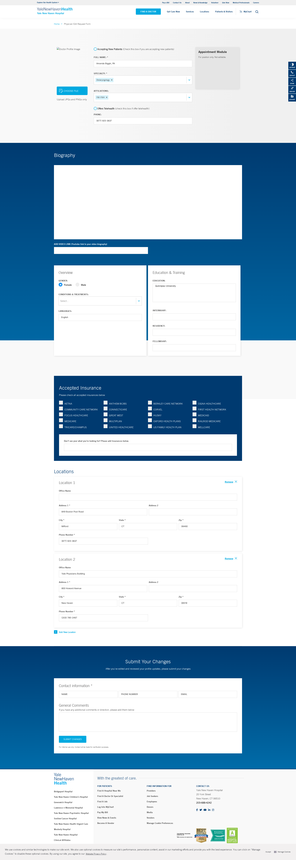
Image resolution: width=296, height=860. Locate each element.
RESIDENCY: (159, 325)
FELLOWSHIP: (160, 341)
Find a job (102, 801)
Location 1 (67, 482)
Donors (150, 807)
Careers (256, 2)
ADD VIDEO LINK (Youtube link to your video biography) (80, 244)
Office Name (65, 490)
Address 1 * (64, 505)
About (187, 2)
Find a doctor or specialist (110, 796)
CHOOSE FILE (71, 90)
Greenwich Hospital (63, 802)
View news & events (106, 817)
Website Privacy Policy (96, 853)
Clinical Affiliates (62, 840)
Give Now (225, 2)
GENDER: (63, 280)
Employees (152, 801)
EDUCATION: (159, 280)
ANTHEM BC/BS (118, 403)
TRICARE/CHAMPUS (75, 427)
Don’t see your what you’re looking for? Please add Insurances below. (96, 441)
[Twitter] (200, 810)
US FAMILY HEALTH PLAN (167, 427)
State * (122, 520)
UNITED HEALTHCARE (121, 427)
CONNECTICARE (118, 409)
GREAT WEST (116, 415)
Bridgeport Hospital (63, 791)
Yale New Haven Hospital (66, 834)
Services (190, 11)
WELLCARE (204, 427)
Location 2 (67, 559)
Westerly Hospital (62, 829)
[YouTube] (205, 810)
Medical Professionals (241, 2)
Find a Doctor (148, 11)
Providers (151, 790)
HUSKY (157, 415)
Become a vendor (105, 823)
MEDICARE (70, 421)
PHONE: (98, 114)
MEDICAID (203, 415)
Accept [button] (268, 852)
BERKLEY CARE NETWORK (168, 403)
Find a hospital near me (109, 790)
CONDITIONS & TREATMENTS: (74, 294)
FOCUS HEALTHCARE (76, 415)
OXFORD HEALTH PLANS (167, 421)
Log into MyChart (105, 807)
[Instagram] (213, 810)
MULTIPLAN (115, 421)
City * (61, 520)
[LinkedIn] (209, 810)
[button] (111, 80)
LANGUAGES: (65, 311)
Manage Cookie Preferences (160, 823)
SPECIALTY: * (100, 73)
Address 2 (153, 505)
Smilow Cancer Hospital (65, 818)
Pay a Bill (165, 2)
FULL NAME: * (101, 57)
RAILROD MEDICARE (209, 421)
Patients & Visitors (224, 11)
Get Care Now (173, 11)
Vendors (150, 817)
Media (150, 812)
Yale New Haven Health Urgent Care (71, 824)
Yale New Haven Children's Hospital (71, 797)
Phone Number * (67, 534)
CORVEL (157, 409)
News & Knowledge (200, 2)
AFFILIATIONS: (101, 90)
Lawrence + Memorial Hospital (68, 807)
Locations (204, 11)
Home (57, 24)
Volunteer (214, 2)
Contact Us (177, 2)
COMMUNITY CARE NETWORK (81, 409)
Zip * (181, 520)
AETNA (68, 403)
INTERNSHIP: (159, 310)
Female (68, 284)
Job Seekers (152, 796)
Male (83, 284)
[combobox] (114, 80)
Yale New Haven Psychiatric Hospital (71, 813)
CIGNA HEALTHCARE (209, 403)
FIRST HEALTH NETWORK (212, 409)
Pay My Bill (102, 812)
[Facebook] (197, 810)
